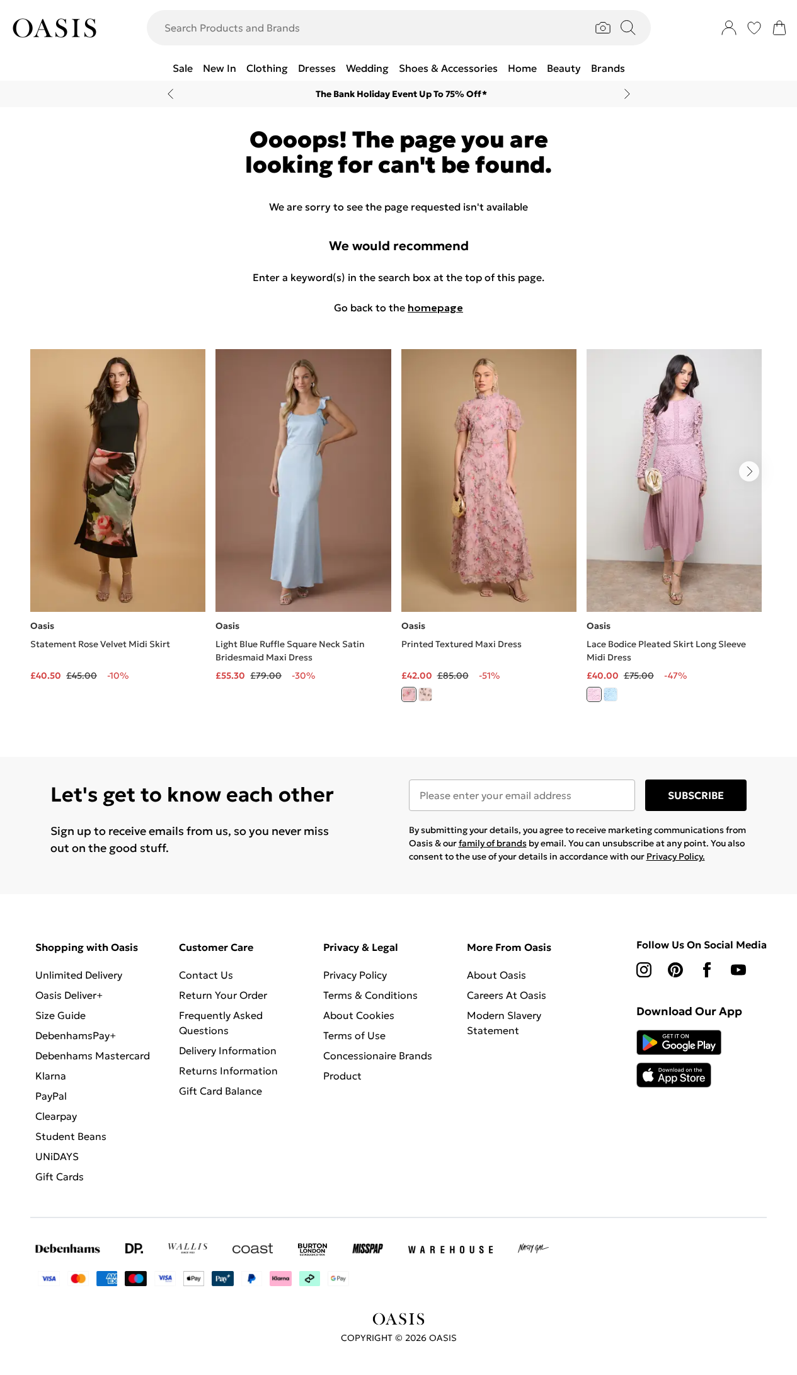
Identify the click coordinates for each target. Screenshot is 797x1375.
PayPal (51, 1096)
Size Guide (60, 1015)
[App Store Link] (678, 1059)
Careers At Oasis (506, 995)
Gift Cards (59, 1176)
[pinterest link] (675, 969)
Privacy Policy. (675, 856)
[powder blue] (610, 694)
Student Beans (70, 1136)
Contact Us (206, 975)
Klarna (50, 1075)
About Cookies (358, 1015)
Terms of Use (354, 1035)
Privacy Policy (355, 975)
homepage (435, 307)
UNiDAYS (57, 1156)
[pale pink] (594, 694)
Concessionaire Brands (377, 1055)
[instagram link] (643, 969)
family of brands (493, 843)
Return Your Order (223, 995)
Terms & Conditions (370, 995)
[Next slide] (627, 94)
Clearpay (56, 1116)
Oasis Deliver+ (69, 995)
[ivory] (425, 694)
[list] (398, 532)
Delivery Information (228, 1050)
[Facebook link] (706, 969)
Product (342, 1075)
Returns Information (228, 1070)
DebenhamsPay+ (75, 1035)
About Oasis (496, 975)
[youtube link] (738, 969)
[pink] (409, 694)
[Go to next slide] (749, 471)
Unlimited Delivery (78, 975)
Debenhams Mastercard (92, 1055)
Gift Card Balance (220, 1090)
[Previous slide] (170, 94)
